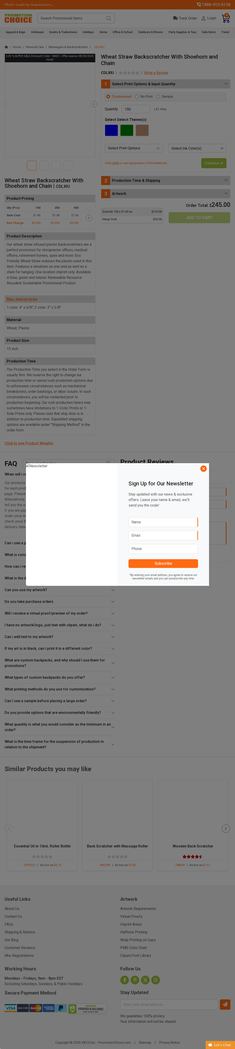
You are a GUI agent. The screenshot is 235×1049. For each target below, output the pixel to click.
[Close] (203, 468)
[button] (220, 1045)
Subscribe (163, 563)
